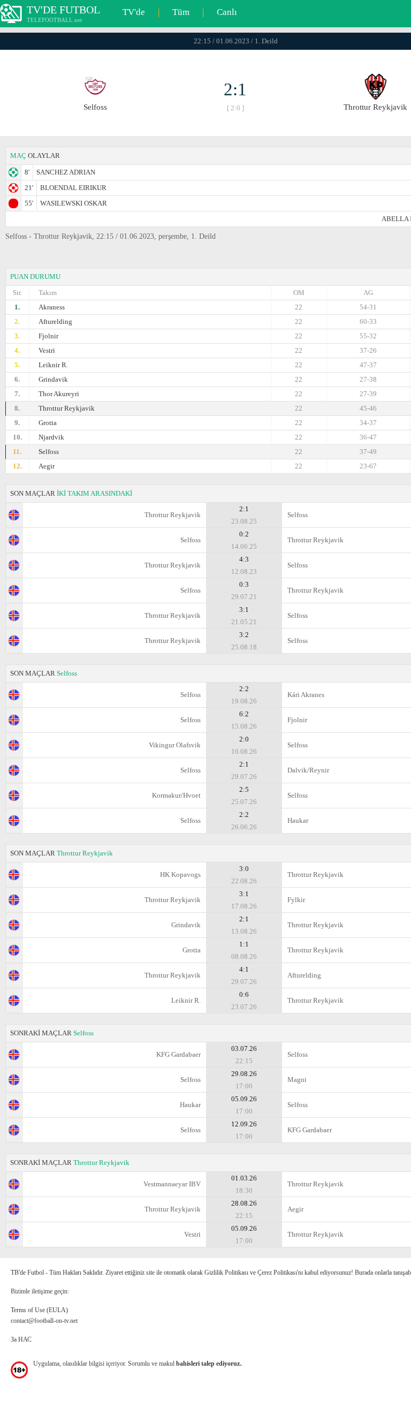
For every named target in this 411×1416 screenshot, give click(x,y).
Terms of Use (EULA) (39, 1310)
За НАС (21, 1339)
